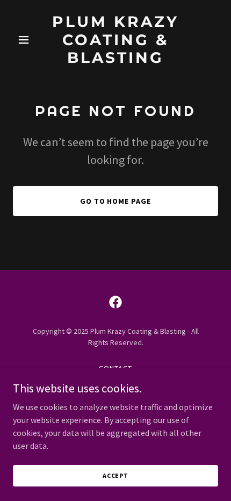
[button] (28, 40)
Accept (115, 475)
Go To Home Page (115, 201)
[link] (115, 59)
